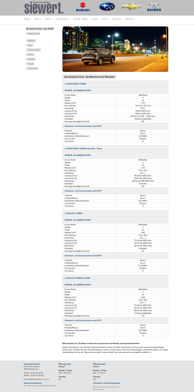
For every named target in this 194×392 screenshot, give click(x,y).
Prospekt (31, 64)
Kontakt (95, 19)
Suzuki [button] (47, 19)
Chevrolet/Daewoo (62, 19)
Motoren (31, 55)
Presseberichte (33, 68)
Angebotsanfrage (34, 33)
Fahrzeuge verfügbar (80, 19)
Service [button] (104, 19)
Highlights (31, 41)
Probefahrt (31, 59)
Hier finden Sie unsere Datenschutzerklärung (40, 386)
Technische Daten (34, 50)
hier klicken (45, 379)
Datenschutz (116, 19)
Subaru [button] (37, 19)
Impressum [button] (129, 19)
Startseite (27, 19)
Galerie (30, 45)
